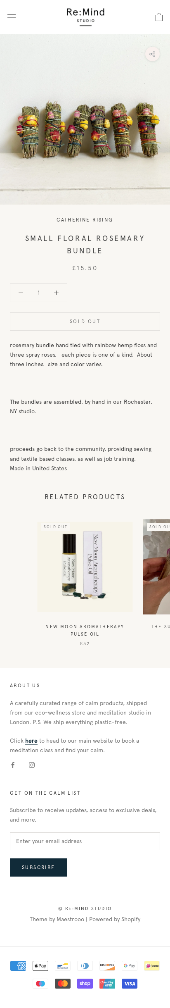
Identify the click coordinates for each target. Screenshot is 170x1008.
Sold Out (85, 321)
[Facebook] (13, 764)
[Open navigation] (11, 17)
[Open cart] (159, 17)
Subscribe (38, 867)
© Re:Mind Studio (85, 908)
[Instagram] (32, 764)
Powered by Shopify (114, 919)
